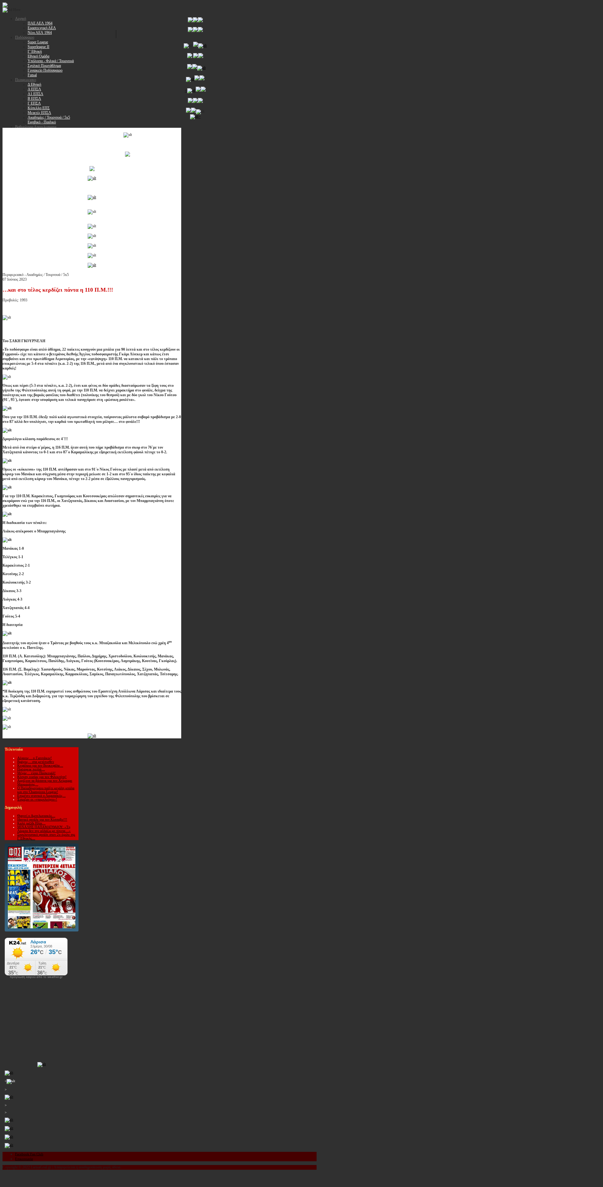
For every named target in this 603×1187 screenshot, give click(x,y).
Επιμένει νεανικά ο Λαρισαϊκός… (41, 795)
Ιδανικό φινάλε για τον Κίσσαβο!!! (42, 819)
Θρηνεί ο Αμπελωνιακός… (36, 815)
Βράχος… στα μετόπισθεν (35, 761)
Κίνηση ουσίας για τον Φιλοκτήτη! (42, 777)
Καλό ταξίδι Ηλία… (31, 823)
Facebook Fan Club (29, 1154)
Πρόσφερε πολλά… (31, 769)
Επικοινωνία (24, 1159)
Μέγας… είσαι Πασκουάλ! (36, 773)
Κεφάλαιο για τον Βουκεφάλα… (40, 765)
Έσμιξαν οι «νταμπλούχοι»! (37, 799)
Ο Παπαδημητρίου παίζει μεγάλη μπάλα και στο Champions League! (45, 790)
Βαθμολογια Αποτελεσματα (35, 127)
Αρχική (20, 18)
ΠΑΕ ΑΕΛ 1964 (40, 23)
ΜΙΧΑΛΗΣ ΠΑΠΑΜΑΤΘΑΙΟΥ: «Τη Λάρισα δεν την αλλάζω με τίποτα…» (44, 829)
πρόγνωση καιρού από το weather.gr (36, 977)
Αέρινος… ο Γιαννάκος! (34, 758)
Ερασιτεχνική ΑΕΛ (42, 28)
